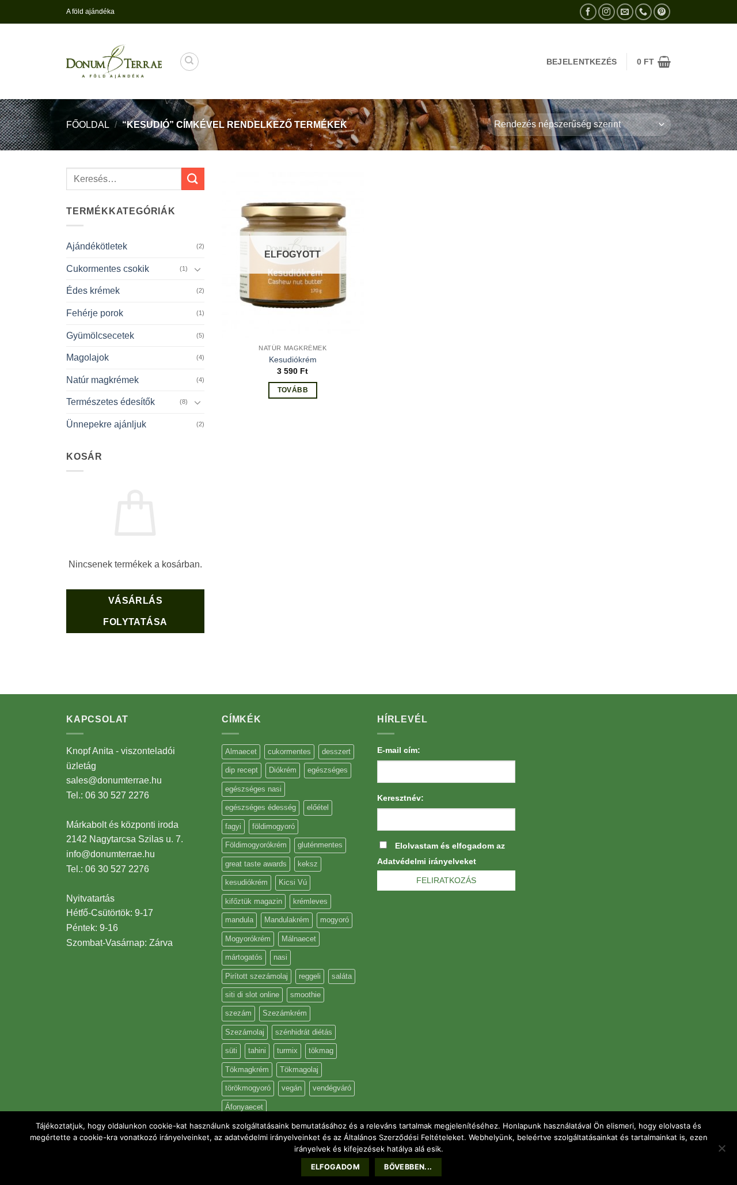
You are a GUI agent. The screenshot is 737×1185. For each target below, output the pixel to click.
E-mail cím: (398, 750)
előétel (318, 807)
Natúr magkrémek (102, 380)
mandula (239, 919)
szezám (238, 1013)
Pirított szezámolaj (256, 976)
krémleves (310, 901)
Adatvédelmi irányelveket (426, 861)
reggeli (310, 976)
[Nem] (721, 1151)
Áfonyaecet (244, 1107)
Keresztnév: (400, 797)
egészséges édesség (260, 807)
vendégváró (332, 1088)
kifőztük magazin (253, 901)
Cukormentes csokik (107, 269)
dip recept (241, 770)
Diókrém (283, 770)
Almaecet (241, 751)
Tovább (293, 390)
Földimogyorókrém (256, 845)
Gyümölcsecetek (100, 335)
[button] (654, 61)
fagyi (233, 826)
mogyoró (334, 919)
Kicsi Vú (293, 882)
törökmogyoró (248, 1088)
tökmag (321, 1050)
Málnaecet (299, 938)
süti (231, 1050)
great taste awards (256, 864)
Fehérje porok (94, 313)
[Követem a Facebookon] (588, 11)
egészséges (327, 770)
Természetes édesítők (110, 402)
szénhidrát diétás (303, 1032)
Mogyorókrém (248, 938)
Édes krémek (93, 291)
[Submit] (192, 179)
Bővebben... (408, 1167)
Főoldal (87, 125)
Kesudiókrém (293, 359)
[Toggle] (197, 269)
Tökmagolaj (299, 1069)
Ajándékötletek (96, 246)
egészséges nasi (253, 789)
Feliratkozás (446, 880)
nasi (280, 957)
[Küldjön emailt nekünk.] (625, 11)
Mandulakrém (286, 919)
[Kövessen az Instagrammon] (606, 11)
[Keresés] (189, 61)
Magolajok (87, 357)
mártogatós (244, 957)
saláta (342, 976)
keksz (308, 864)
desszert (336, 751)
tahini (257, 1050)
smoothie (305, 994)
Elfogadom (335, 1167)
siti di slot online (252, 994)
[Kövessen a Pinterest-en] (662, 11)
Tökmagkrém (247, 1069)
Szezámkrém (285, 1013)
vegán (292, 1088)
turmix (287, 1050)
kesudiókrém (246, 882)
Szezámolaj (244, 1032)
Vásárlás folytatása (135, 611)
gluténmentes (320, 845)
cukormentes (289, 751)
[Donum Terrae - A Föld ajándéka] (114, 61)
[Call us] (643, 11)
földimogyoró (273, 826)
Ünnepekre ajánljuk (106, 424)
